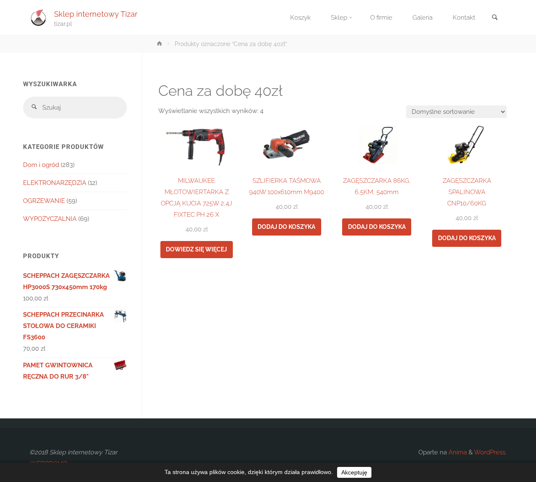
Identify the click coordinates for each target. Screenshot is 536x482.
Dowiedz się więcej (196, 249)
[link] (494, 18)
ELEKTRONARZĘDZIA (54, 183)
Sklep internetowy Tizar (95, 13)
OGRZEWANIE (44, 201)
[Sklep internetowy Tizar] (38, 17)
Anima (457, 452)
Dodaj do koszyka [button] (286, 226)
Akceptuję (354, 472)
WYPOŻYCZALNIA (50, 219)
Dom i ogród (41, 165)
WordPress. (490, 452)
